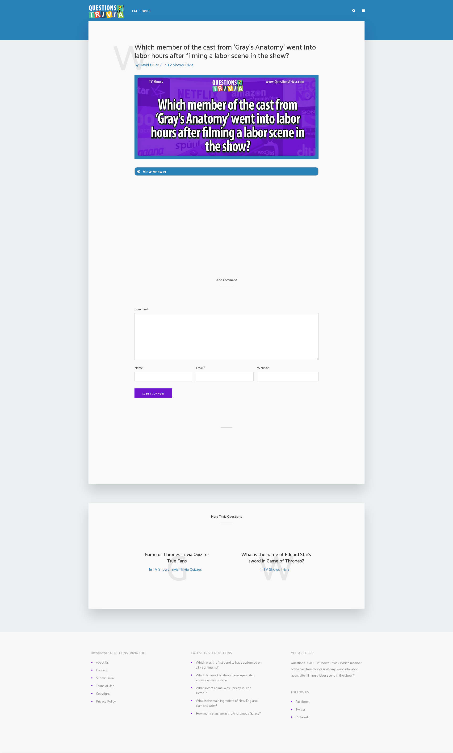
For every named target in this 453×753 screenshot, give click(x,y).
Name (139, 368)
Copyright (103, 693)
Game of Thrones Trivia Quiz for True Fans (177, 557)
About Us (102, 662)
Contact (101, 670)
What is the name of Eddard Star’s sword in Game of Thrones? (276, 557)
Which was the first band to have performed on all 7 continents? (229, 664)
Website (263, 368)
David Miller (149, 64)
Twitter (300, 709)
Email (200, 368)
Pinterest (302, 717)
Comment (141, 309)
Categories (141, 11)
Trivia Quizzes (191, 569)
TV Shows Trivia (180, 64)
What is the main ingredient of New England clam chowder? (227, 703)
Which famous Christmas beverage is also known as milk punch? (225, 677)
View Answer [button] (154, 171)
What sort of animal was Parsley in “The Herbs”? (223, 690)
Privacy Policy (106, 701)
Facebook (303, 701)
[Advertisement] (226, 243)
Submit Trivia (105, 678)
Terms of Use (105, 686)
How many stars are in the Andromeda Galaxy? (228, 713)
